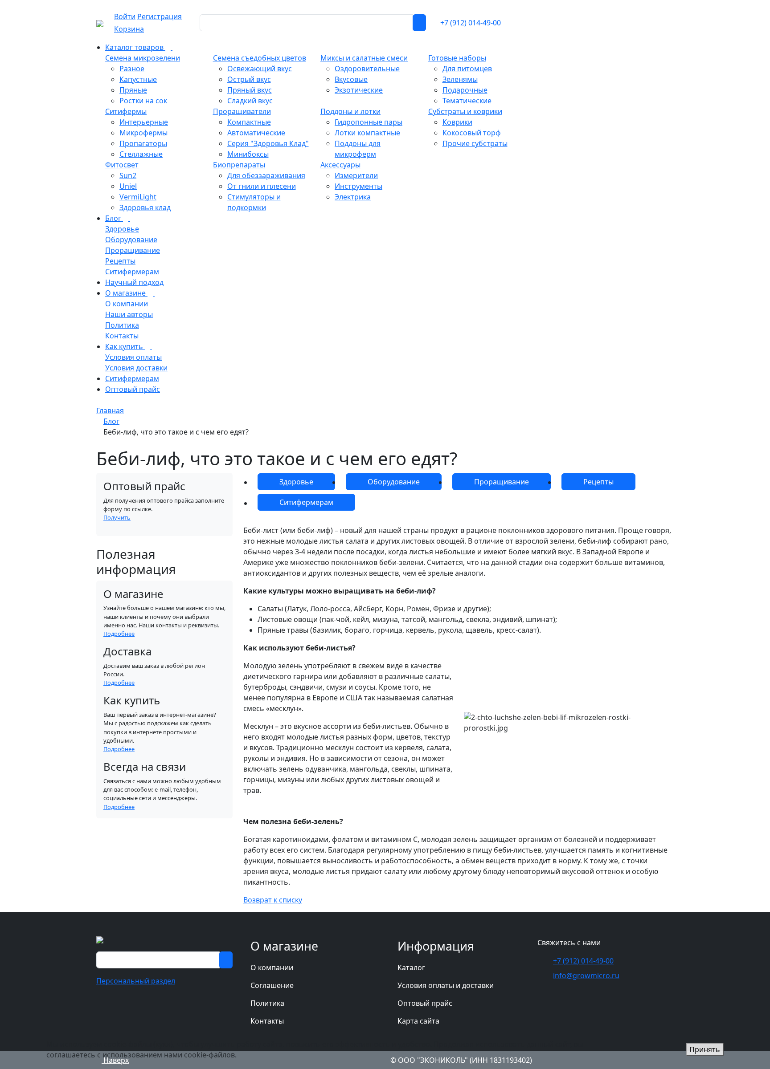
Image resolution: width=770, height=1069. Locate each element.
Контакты (267, 1021)
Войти (124, 16)
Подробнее (119, 634)
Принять (704, 1049)
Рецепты (598, 482)
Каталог (411, 967)
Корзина (129, 29)
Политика (267, 1003)
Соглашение (272, 985)
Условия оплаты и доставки (445, 985)
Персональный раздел (135, 981)
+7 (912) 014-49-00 (470, 23)
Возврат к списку (272, 900)
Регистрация (159, 16)
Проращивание (501, 482)
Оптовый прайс (424, 1003)
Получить (117, 517)
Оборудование (394, 482)
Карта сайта (418, 1021)
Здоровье (296, 482)
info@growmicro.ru (586, 975)
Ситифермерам (306, 502)
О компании (271, 967)
